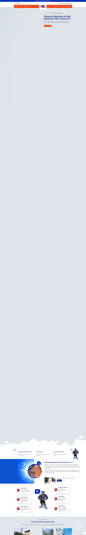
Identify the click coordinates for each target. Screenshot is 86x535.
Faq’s (62, 6)
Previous (14, 450)
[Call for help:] (15, 3)
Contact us (67, 6)
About (20, 6)
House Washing (22, 451)
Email (61, 2)
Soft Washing (39, 451)
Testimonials (56, 6)
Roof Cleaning (57, 451)
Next (71, 450)
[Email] (58, 3)
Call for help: (18, 2)
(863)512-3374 (19, 3)
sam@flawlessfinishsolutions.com (66, 3)
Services (26, 6)
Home (16, 6)
